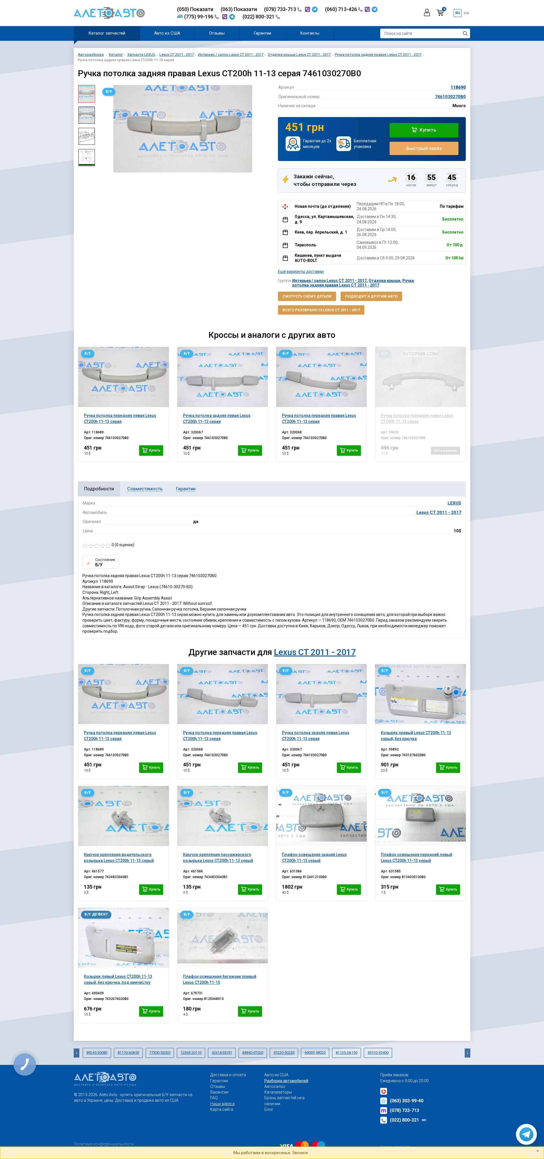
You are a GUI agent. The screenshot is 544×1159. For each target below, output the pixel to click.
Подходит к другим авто (371, 296)
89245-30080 (96, 1052)
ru (457, 13)
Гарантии (262, 33)
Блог (268, 1109)
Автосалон (274, 1086)
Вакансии (219, 1092)
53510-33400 (377, 1052)
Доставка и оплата (228, 1075)
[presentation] (103, 131)
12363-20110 (190, 1052)
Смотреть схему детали (307, 296)
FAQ (214, 1098)
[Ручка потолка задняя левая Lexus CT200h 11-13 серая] (222, 377)
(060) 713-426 (341, 9)
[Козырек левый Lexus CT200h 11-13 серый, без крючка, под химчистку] (123, 938)
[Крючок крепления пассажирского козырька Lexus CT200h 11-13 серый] (222, 816)
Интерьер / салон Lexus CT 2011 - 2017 (329, 280)
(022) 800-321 (259, 17)
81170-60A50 (128, 1052)
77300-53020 (159, 1052)
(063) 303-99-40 (406, 1100)
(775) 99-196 (199, 17)
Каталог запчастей (106, 33)
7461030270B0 (450, 96)
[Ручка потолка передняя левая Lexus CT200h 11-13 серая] (123, 377)
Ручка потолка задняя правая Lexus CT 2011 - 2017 (353, 282)
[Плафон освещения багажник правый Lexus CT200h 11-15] (222, 938)
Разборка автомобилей (286, 1081)
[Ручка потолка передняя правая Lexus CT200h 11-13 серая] (321, 377)
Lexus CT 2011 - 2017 (438, 512)
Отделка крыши (384, 280)
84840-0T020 (252, 1052)
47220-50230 (283, 1052)
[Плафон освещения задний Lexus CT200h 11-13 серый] (321, 816)
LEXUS (454, 503)
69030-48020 (315, 1052)
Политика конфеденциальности (104, 1144)
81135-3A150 (346, 1052)
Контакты (309, 33)
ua (466, 13)
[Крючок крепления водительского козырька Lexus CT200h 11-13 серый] (123, 816)
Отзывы (217, 33)
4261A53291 (222, 1052)
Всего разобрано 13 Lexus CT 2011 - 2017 (321, 310)
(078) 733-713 (280, 9)
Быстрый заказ (424, 148)
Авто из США (167, 33)
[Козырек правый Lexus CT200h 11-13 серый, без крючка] (420, 694)
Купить (427, 130)
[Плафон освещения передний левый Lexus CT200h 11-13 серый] (420, 816)
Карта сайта (221, 1109)
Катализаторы (278, 1092)
